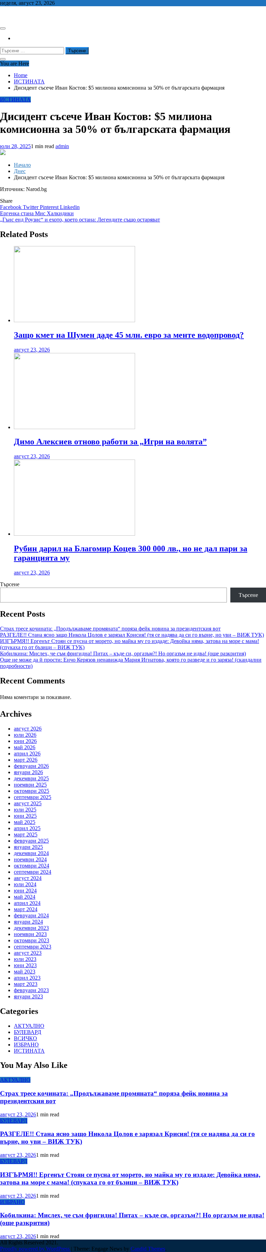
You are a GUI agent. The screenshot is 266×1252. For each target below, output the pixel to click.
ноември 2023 (30, 934)
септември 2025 (32, 797)
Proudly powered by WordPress (35, 1249)
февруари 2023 (31, 990)
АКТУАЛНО (29, 1026)
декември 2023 (31, 928)
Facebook (11, 207)
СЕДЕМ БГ (13, 15)
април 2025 (27, 828)
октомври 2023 (31, 940)
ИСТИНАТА (15, 99)
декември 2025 (31, 778)
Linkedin (70, 207)
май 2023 (24, 971)
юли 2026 (25, 735)
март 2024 (25, 909)
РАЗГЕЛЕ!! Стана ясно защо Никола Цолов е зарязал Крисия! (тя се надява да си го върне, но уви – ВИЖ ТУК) (132, 635)
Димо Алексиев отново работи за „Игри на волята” (110, 441)
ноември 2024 (30, 859)
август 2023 (28, 953)
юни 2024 (25, 890)
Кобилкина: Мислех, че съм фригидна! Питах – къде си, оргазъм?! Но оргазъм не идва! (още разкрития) (123, 653)
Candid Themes (148, 1249)
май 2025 (24, 822)
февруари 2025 (31, 841)
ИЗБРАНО (26, 1044)
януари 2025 (28, 847)
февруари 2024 (31, 915)
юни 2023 (25, 965)
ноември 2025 (30, 785)
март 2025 (25, 834)
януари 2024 (28, 922)
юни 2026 (25, 741)
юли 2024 (25, 884)
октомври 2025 (31, 791)
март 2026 (25, 760)
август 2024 (28, 878)
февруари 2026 (31, 766)
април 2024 (27, 903)
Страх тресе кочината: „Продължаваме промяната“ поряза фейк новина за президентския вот (110, 629)
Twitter (31, 207)
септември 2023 (32, 947)
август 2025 (28, 803)
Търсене (9, 584)
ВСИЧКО (25, 1038)
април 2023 (27, 978)
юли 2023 (25, 959)
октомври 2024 (31, 866)
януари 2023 (28, 996)
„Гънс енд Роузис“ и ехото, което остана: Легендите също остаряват (80, 220)
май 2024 (24, 897)
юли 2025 (25, 810)
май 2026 (24, 747)
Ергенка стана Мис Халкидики (37, 213)
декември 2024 (31, 853)
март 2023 (25, 984)
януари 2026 (28, 772)
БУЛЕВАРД (27, 1032)
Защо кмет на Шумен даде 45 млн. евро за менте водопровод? (129, 334)
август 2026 (28, 729)
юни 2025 (25, 816)
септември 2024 (32, 872)
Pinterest (50, 207)
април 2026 (27, 753)
